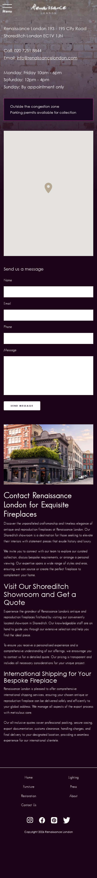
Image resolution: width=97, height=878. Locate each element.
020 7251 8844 (27, 50)
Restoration (28, 796)
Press (73, 787)
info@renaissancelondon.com (47, 57)
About (73, 796)
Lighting (73, 777)
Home (29, 777)
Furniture (28, 787)
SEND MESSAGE (22, 405)
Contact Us (28, 805)
